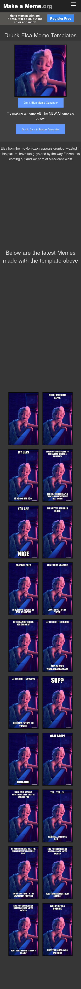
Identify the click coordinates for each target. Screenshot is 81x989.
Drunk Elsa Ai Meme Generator (40, 129)
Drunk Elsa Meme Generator (40, 102)
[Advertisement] (40, 206)
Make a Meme (27, 5)
